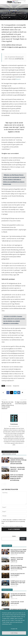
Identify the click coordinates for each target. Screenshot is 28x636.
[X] (11, 392)
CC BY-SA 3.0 (19, 59)
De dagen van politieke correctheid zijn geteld (20, 402)
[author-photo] (14, 422)
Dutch (16, 1)
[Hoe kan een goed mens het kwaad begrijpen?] (5, 575)
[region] (14, 623)
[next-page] (5, 484)
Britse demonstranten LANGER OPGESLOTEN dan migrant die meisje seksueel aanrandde (18, 551)
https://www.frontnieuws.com (14, 426)
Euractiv (18, 79)
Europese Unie (16, 385)
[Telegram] (15, 392)
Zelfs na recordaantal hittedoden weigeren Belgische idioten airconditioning (18, 567)
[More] (22, 392)
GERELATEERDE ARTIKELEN (9, 451)
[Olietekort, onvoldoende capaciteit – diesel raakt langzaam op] (5, 469)
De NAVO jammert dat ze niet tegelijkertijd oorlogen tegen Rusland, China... (18, 582)
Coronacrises (8, 385)
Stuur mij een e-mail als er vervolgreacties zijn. (13, 526)
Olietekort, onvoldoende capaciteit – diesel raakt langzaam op (17, 469)
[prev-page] (3, 484)
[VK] (18, 392)
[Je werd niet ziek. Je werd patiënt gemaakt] (5, 603)
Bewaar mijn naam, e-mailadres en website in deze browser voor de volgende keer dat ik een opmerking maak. (13, 521)
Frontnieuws (14, 424)
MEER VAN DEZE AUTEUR (9, 454)
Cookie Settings (14, 633)
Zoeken (14, 536)
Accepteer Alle (14, 628)
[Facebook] (8, 392)
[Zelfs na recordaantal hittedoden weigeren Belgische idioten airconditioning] (5, 476)
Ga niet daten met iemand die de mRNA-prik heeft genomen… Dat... (18, 595)
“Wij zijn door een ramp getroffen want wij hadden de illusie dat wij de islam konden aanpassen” (8, 405)
